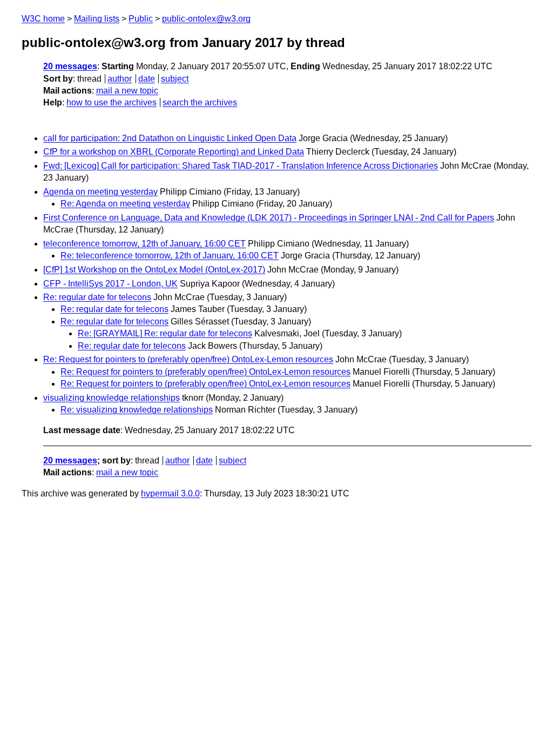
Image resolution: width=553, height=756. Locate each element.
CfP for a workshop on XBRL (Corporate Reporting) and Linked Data (173, 151)
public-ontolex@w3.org (206, 18)
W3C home (43, 18)
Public (141, 18)
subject (174, 78)
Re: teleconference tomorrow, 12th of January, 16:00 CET (169, 255)
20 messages (70, 66)
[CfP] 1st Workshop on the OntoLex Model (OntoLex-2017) (154, 269)
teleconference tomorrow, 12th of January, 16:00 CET (144, 243)
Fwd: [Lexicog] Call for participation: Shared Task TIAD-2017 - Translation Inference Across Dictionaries (240, 165)
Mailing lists (96, 18)
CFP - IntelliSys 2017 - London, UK (110, 283)
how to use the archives (111, 102)
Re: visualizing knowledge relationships (136, 409)
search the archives (200, 102)
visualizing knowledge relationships (111, 397)
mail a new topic (127, 90)
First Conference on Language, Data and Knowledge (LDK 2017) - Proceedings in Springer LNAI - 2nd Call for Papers (268, 217)
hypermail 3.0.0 (170, 493)
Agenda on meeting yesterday (100, 191)
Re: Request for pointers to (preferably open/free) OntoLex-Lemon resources (188, 359)
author (119, 78)
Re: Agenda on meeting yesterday (125, 203)
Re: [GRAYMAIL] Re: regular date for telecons (165, 333)
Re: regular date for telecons (97, 297)
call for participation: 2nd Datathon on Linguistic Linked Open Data (169, 138)
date (146, 78)
